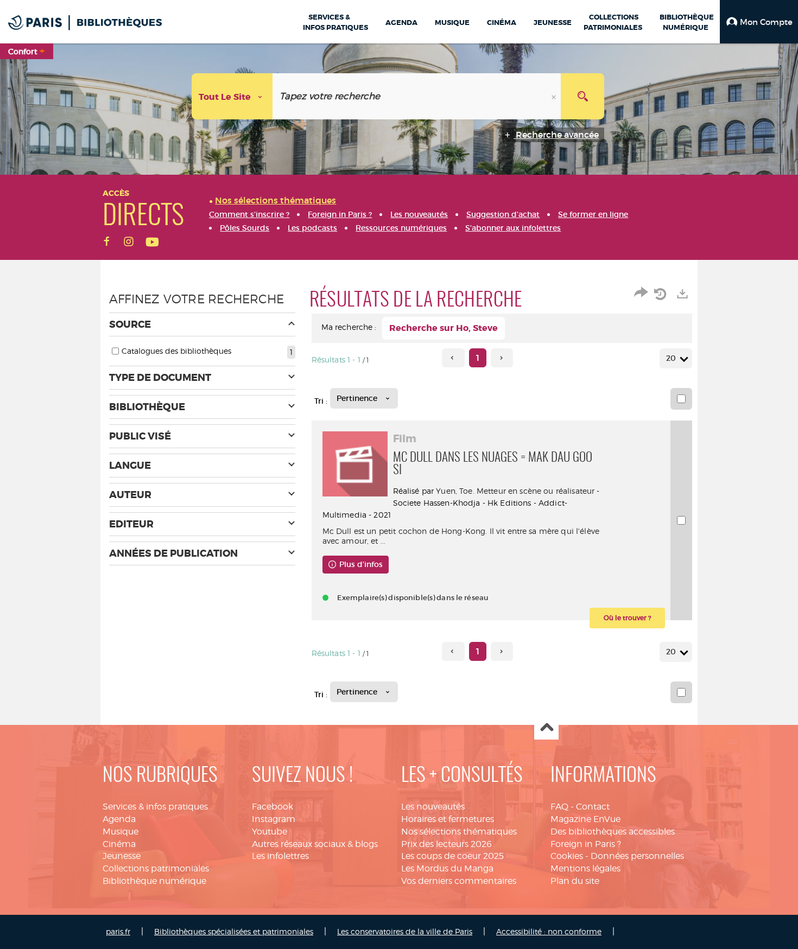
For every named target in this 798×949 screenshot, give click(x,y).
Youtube (269, 831)
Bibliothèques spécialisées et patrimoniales (233, 931)
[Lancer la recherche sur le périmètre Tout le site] (582, 96)
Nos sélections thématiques (459, 831)
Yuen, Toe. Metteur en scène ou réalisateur (515, 490)
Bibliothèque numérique (154, 881)
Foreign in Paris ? (585, 844)
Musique (120, 831)
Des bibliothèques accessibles (612, 831)
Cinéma (119, 844)
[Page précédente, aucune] (453, 357)
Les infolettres (280, 856)
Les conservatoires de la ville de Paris (404, 931)
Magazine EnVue (585, 819)
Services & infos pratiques (155, 806)
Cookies (566, 856)
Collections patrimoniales (156, 868)
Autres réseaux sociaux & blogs (315, 844)
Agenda (119, 819)
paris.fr (118, 931)
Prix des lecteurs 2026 (446, 844)
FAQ (559, 806)
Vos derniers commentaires (458, 881)
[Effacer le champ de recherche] (554, 96)
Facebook (272, 806)
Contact (593, 806)
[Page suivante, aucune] (502, 357)
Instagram (273, 819)
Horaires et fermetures (447, 819)
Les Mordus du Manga (447, 868)
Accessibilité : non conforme (548, 931)
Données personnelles (637, 856)
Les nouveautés (433, 806)
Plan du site (574, 881)
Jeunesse (122, 856)
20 (671, 358)
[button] (759, 21)
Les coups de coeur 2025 (452, 856)
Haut (546, 728)
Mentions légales (585, 868)
